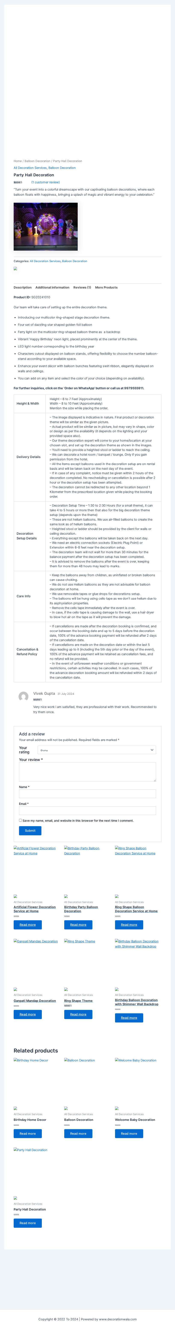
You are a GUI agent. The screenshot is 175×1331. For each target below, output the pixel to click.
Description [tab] (23, 287)
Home (18, 161)
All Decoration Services (30, 168)
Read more (28, 925)
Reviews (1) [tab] (82, 287)
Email (24, 803)
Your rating (24, 750)
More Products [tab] (106, 287)
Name (24, 787)
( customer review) (45, 182)
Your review (31, 759)
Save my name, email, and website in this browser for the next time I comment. (78, 820)
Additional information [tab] (52, 287)
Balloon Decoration (37, 161)
